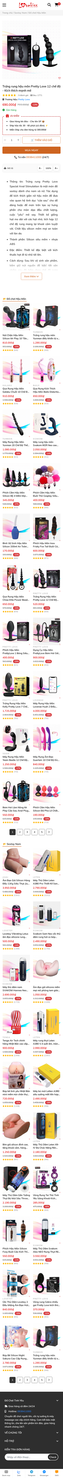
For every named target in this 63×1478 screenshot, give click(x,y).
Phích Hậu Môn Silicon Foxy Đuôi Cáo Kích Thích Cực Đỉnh (16, 1251)
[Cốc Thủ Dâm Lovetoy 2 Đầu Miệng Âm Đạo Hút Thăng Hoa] (16, 1283)
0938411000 (34, 157)
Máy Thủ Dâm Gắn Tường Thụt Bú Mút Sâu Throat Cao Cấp (16, 1198)
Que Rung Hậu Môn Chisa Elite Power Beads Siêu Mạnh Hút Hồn (16, 600)
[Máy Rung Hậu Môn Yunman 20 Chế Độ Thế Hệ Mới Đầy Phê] (16, 423)
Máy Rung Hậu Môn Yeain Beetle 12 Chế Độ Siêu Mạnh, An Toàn (15, 760)
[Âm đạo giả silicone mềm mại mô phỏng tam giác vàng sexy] (46, 968)
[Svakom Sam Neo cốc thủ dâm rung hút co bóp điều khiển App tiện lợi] (46, 915)
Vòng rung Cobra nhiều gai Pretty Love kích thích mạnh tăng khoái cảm (46, 1305)
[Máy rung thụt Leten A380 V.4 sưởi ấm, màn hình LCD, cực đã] (46, 1022)
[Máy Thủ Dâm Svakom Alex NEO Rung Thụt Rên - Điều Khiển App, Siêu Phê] (46, 1230)
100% (48, 168)
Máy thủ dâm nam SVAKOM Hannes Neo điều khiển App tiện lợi (14, 990)
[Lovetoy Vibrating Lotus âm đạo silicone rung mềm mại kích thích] (16, 915)
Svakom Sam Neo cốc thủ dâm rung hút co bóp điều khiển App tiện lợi (46, 937)
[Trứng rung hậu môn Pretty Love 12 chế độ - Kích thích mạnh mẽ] (31, 50)
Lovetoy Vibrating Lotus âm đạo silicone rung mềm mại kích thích (15, 937)
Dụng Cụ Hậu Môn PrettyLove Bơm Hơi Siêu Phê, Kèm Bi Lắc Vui (46, 653)
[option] (31, 50)
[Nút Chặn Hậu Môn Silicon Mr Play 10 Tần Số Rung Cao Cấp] (16, 316)
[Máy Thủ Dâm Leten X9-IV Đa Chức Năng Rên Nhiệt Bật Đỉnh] (46, 1126)
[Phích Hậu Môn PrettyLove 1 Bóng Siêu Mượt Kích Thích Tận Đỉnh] (16, 631)
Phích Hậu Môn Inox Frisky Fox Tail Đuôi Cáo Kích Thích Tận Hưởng (46, 546)
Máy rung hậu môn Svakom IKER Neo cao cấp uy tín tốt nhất (45, 445)
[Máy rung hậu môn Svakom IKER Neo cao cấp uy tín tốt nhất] (46, 423)
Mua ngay (31, 150)
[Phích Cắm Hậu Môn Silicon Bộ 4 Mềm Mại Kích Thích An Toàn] (16, 477)
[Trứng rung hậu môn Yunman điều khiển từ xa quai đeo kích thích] (46, 316)
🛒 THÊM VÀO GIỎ (41, 140)
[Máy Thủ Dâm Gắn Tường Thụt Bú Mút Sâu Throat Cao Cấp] (16, 1179)
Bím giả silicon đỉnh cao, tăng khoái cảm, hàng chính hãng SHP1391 (15, 1147)
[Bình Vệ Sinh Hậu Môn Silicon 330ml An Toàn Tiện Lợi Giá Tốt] (16, 527)
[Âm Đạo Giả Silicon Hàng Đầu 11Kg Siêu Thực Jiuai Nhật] (16, 861)
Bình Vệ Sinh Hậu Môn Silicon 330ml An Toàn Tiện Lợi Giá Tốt (15, 546)
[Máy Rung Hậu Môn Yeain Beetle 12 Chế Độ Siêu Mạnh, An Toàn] (16, 738)
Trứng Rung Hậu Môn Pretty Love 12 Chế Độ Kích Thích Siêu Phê (45, 600)
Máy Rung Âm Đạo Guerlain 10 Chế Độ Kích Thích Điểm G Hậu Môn (46, 760)
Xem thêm (30, 276)
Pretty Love (24, 99)
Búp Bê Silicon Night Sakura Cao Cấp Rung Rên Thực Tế (14, 1358)
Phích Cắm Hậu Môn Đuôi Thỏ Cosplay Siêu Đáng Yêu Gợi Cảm (45, 496)
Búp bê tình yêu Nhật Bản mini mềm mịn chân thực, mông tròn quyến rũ (16, 1094)
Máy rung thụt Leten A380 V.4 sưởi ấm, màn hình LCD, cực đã (45, 1043)
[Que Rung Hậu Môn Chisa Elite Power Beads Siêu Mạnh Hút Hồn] (16, 578)
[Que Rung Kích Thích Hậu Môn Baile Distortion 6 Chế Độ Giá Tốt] (46, 370)
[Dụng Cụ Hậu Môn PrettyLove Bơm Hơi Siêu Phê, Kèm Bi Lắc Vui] (46, 631)
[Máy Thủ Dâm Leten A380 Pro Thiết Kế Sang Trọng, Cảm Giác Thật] (46, 861)
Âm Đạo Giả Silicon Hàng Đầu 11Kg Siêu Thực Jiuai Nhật (16, 883)
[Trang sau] (49, 832)
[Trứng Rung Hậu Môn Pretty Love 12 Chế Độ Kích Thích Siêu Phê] (46, 578)
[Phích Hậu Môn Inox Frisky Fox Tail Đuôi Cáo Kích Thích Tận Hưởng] (46, 527)
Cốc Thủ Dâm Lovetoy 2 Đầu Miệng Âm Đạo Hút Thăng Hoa (15, 1305)
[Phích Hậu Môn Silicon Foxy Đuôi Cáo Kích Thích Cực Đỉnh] (16, 1230)
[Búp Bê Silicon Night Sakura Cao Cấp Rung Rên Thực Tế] (16, 1336)
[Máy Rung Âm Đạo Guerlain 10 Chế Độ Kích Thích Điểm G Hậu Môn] (46, 738)
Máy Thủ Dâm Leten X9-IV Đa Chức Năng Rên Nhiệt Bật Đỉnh (46, 1147)
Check (52, 1457)
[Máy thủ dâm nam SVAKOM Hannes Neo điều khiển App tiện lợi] (16, 968)
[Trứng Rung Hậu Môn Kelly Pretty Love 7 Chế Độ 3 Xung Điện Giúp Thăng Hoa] (16, 685)
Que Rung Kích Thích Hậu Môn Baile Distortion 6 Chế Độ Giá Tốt (46, 392)
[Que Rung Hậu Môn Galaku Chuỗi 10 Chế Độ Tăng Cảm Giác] (16, 370)
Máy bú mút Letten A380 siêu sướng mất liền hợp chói (46, 1094)
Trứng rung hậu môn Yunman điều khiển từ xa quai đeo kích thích (46, 338)
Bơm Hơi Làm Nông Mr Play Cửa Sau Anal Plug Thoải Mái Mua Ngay (15, 810)
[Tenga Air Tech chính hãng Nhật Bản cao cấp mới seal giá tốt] (16, 1022)
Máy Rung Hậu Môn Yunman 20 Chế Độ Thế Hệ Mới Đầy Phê (15, 445)
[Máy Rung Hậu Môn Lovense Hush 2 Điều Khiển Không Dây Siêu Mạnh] (46, 685)
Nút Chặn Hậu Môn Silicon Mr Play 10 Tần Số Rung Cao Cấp (15, 338)
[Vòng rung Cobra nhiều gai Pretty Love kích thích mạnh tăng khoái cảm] (46, 1283)
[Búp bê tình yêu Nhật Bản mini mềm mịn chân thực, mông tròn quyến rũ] (16, 1075)
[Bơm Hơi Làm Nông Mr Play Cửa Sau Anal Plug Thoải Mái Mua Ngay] (16, 791)
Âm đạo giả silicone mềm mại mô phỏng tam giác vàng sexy (46, 990)
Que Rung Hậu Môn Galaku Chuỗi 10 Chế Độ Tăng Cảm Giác (16, 392)
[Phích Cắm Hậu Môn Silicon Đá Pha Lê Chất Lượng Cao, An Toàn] (46, 791)
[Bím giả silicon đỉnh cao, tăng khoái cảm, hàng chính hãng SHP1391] (16, 1126)
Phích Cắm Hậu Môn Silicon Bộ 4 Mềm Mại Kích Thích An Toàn (14, 496)
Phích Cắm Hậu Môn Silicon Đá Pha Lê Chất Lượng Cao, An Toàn (45, 810)
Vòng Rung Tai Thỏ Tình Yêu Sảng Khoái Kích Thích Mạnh (46, 1198)
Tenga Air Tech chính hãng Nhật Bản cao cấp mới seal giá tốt (15, 1043)
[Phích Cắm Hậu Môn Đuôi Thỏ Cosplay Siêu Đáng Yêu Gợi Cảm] (46, 477)
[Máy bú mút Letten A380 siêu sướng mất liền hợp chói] (46, 1075)
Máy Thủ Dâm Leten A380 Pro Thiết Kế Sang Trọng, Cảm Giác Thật (46, 883)
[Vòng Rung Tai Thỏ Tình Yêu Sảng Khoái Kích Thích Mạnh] (46, 1179)
